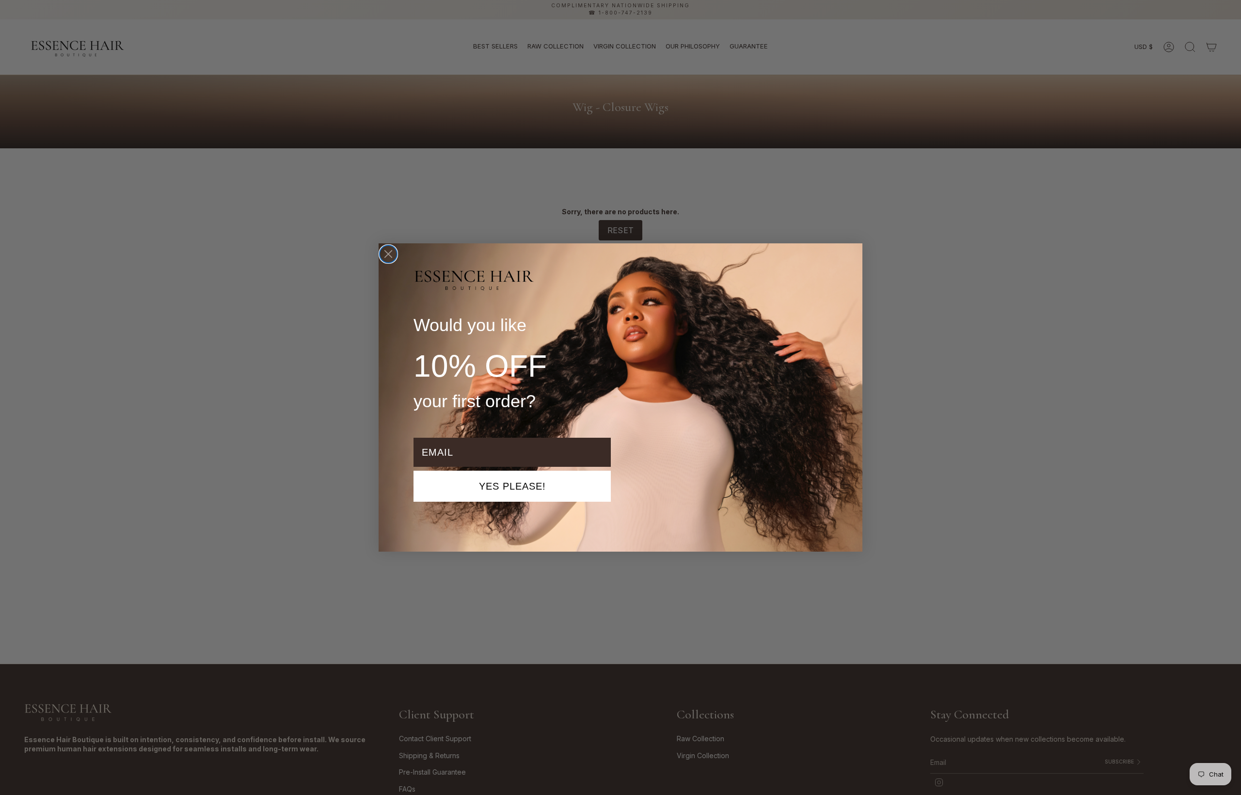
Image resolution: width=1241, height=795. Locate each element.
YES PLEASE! (512, 486)
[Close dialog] (388, 254)
